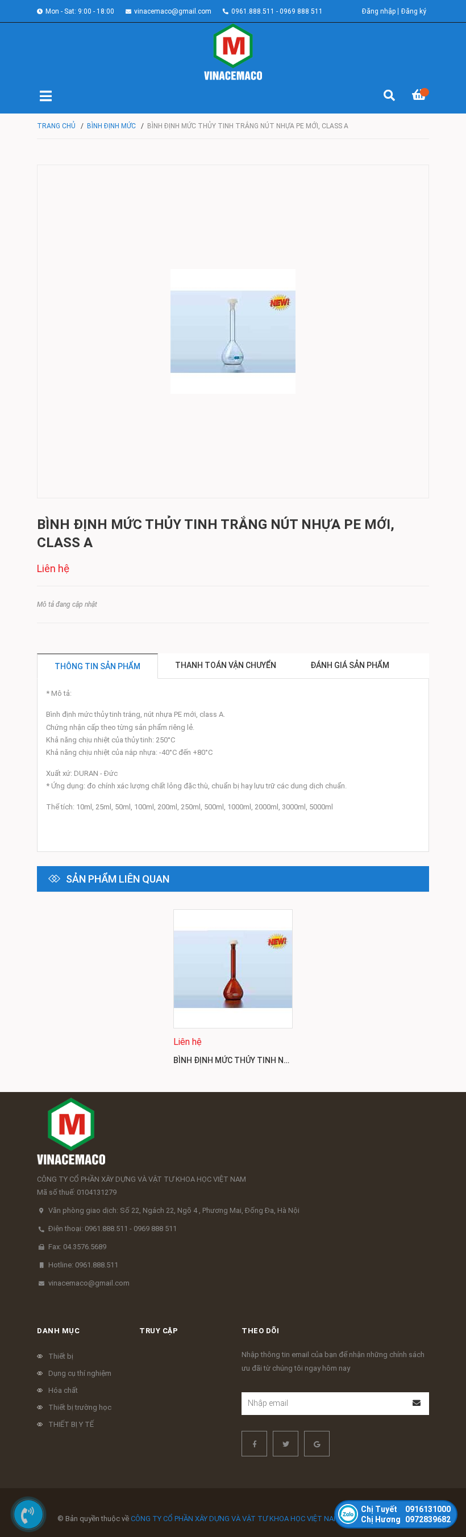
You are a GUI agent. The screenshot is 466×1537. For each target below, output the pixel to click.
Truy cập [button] (158, 1330)
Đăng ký (413, 11)
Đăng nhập (379, 11)
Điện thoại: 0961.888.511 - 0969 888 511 (112, 1228)
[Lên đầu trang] (434, 1482)
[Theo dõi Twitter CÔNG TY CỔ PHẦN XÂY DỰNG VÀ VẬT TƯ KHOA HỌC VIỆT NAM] (285, 1443)
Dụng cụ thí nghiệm (79, 1373)
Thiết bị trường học (79, 1407)
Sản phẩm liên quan (117, 879)
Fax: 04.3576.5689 (77, 1246)
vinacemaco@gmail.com (172, 11)
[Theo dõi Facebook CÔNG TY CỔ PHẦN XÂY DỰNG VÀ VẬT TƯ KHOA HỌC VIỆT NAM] (254, 1443)
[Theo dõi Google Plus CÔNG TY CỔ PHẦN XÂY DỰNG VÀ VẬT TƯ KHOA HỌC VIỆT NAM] (317, 1443)
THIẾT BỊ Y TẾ (71, 1424)
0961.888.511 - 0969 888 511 (277, 11)
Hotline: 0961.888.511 (83, 1265)
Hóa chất (63, 1390)
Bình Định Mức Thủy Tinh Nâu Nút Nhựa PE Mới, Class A (286, 1060)
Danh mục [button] (58, 1330)
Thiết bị (60, 1356)
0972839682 (406, 1519)
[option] (233, 992)
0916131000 (406, 1509)
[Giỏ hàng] (420, 96)
